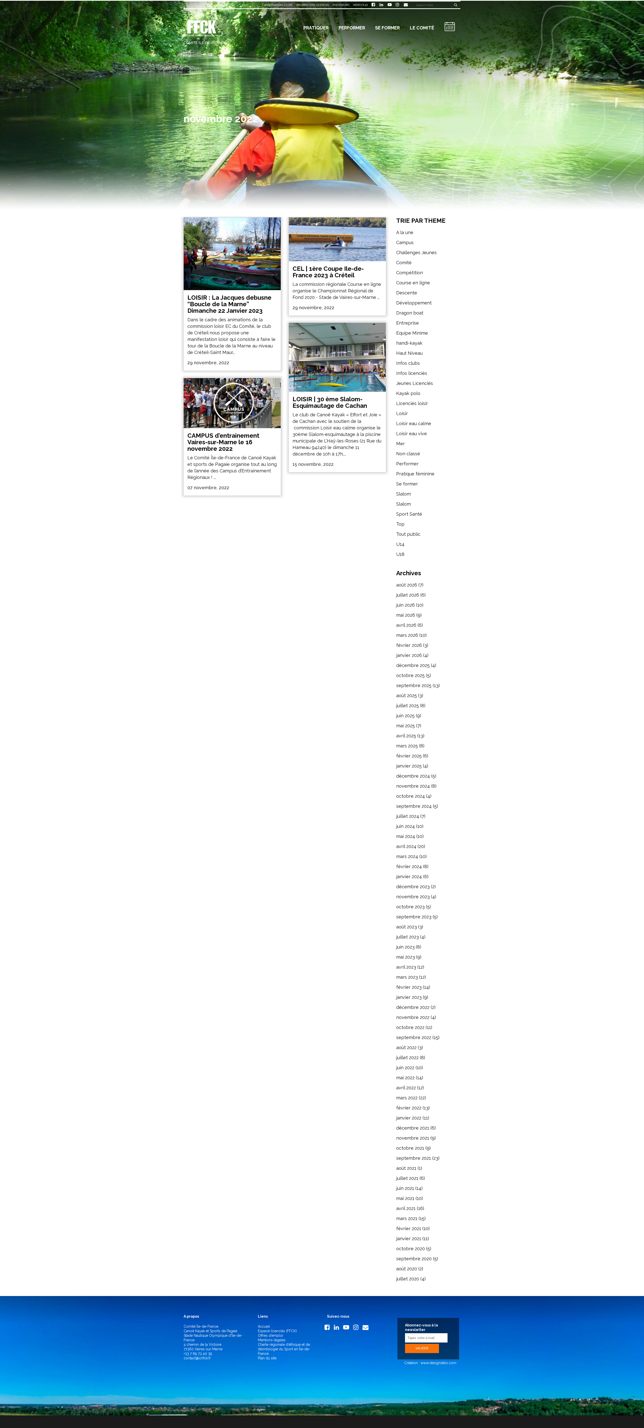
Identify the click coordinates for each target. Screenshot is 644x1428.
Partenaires (341, 5)
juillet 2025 (407, 705)
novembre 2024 (413, 786)
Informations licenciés (312, 5)
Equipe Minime (412, 333)
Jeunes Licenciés (414, 383)
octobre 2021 (410, 1148)
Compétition (409, 272)
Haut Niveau (409, 353)
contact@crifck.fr (197, 1358)
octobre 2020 (410, 1248)
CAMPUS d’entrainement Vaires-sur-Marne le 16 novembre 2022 (223, 442)
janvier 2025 (409, 766)
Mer (400, 443)
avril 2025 (406, 735)
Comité (404, 262)
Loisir (402, 413)
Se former (407, 483)
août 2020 (406, 1268)
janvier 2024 (409, 876)
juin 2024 (405, 826)
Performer (407, 463)
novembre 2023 (413, 896)
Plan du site (267, 1358)
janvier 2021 (408, 1238)
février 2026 (409, 645)
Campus (405, 242)
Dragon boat (409, 313)
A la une (404, 232)
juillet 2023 (407, 937)
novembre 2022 (412, 1017)
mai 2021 (405, 1198)
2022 (199, 146)
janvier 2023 (409, 997)
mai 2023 (405, 957)
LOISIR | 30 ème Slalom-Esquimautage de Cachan (330, 402)
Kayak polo (408, 393)
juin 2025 (405, 715)
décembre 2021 (412, 1128)
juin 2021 (405, 1188)
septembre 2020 (414, 1258)
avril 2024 (406, 846)
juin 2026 (405, 605)
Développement (414, 302)
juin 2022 (405, 1067)
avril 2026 (406, 625)
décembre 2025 (413, 665)
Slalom (403, 494)
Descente (406, 292)
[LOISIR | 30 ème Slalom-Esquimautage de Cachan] (337, 357)
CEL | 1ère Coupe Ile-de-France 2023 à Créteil (328, 272)
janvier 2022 (408, 1118)
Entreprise (407, 323)
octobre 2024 (410, 796)
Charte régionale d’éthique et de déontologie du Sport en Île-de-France (284, 1349)
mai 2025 (405, 725)
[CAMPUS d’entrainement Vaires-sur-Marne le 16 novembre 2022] (232, 403)
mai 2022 (405, 1077)
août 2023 (406, 926)
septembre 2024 (414, 806)
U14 (400, 544)
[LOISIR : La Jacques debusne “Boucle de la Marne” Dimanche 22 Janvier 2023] (232, 253)
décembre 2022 (412, 1007)
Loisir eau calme (413, 423)
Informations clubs (279, 5)
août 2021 (406, 1168)
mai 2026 (405, 615)
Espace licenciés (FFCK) (277, 1331)
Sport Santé (409, 514)
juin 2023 (405, 947)
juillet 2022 (407, 1057)
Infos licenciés (411, 373)
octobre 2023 (410, 906)
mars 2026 (407, 635)
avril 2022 (406, 1087)
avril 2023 (406, 967)
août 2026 (406, 585)
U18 (400, 554)
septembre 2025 (413, 685)
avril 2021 (406, 1208)
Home (188, 146)
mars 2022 (407, 1097)
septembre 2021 (413, 1158)
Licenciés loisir (412, 403)
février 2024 (409, 866)
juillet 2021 (407, 1178)
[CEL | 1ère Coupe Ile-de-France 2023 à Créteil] (337, 239)
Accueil (264, 1326)
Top (400, 524)
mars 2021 (406, 1218)
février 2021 (408, 1228)
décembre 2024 (413, 776)
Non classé (408, 453)
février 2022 (408, 1107)
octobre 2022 (410, 1027)
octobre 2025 (410, 675)
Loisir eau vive (411, 433)
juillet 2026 (407, 595)
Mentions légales (272, 1340)
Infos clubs (408, 363)
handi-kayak (409, 343)
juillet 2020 (407, 1278)
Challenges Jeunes (416, 252)
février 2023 (409, 987)
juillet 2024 (407, 816)
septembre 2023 (413, 916)
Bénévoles (360, 5)
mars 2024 (407, 856)
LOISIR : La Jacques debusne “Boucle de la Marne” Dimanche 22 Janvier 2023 (229, 304)
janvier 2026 (409, 655)
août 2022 (406, 1047)
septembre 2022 (413, 1037)
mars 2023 (407, 977)
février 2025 (409, 755)
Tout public (408, 534)
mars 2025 (407, 745)
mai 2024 (405, 836)
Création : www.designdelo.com (429, 1363)
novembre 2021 (412, 1138)
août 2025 (406, 695)
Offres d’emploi (270, 1335)
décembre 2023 (413, 886)
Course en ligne (413, 282)
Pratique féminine (415, 473)
